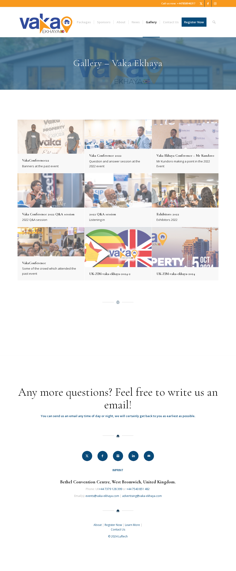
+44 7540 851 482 (138, 489)
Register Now (113, 525)
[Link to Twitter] (201, 3)
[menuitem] (66, 22)
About (98, 525)
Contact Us (118, 529)
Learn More (132, 525)
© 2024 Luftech (118, 536)
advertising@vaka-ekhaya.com (142, 496)
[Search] (213, 22)
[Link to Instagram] (215, 3)
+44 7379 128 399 (110, 489)
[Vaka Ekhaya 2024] (46, 22)
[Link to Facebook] (208, 3)
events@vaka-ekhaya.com (102, 496)
